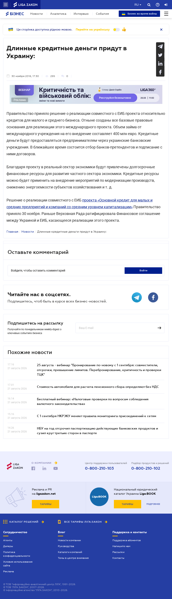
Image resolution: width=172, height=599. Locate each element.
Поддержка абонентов (126, 540)
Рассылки (118, 552)
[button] (5, 4)
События (102, 13)
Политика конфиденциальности (16, 554)
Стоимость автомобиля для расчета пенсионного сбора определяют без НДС (98, 386)
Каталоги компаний (70, 552)
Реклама (8, 571)
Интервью (81, 13)
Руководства (66, 546)
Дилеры (8, 546)
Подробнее (153, 504)
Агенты (7, 540)
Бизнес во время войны (142, 13)
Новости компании (69, 540)
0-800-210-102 (145, 468)
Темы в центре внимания (73, 558)
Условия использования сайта (18, 563)
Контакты (118, 558)
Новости (36, 13)
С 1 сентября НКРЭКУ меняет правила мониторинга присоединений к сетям (96, 416)
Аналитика (58, 13)
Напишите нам (121, 546)
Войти (143, 270)
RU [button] (136, 4)
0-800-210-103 (99, 468)
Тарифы (45, 504)
